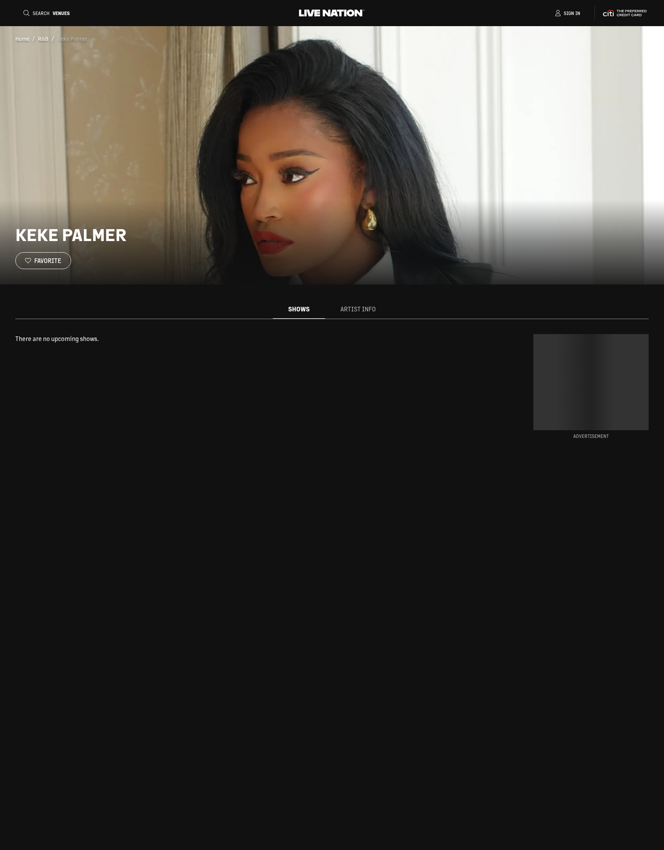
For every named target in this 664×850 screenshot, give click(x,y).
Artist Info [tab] (358, 309)
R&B (43, 38)
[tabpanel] (252, 338)
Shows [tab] (299, 309)
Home (22, 38)
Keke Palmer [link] (72, 38)
